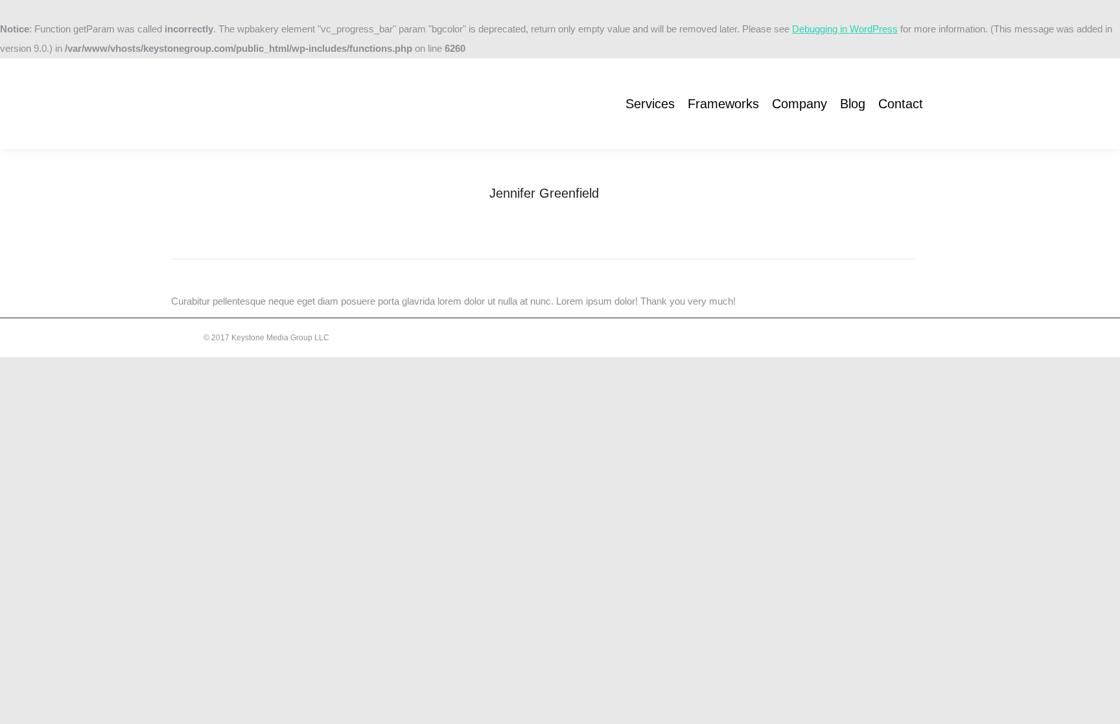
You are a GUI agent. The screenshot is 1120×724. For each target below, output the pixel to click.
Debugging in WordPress (845, 28)
